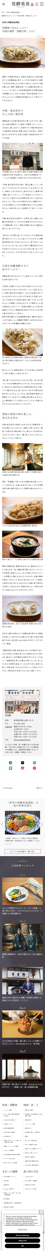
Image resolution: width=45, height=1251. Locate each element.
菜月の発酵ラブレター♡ (10, 1176)
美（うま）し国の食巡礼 (31, 1140)
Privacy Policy (22, 1229)
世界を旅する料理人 (9, 1207)
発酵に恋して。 (29, 1128)
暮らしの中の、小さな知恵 (10, 1163)
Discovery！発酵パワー (9, 1189)
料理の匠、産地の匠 (30, 1157)
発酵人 (26, 1136)
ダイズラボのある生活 (9, 1158)
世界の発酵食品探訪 (13, 12)
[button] (2, 824)
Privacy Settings (22, 1235)
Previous (8, 788)
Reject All (22, 1241)
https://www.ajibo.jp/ (22, 739)
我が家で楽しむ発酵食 (9, 1132)
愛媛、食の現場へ (29, 1110)
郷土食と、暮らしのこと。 (31, 1153)
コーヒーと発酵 (8, 1110)
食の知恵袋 (6, 1199)
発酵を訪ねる (28, 1120)
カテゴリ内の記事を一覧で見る (22, 851)
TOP (2, 12)
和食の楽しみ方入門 (30, 1185)
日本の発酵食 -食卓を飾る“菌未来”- (12, 1154)
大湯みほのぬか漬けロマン (10, 1120)
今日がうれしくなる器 (30, 1189)
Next (38, 788)
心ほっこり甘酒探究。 (9, 1150)
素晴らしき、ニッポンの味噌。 (11, 1146)
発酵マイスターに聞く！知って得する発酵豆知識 (12, 1194)
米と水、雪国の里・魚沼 (31, 1144)
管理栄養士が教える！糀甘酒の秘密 (12, 1203)
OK (22, 1246)
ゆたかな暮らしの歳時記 (31, 1181)
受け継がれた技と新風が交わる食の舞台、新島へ (33, 1115)
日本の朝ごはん (8, 1136)
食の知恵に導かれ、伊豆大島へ (32, 1132)
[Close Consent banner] (41, 1212)
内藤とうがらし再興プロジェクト (33, 1149)
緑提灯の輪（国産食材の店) (31, 1161)
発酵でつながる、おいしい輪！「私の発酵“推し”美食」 (12, 1141)
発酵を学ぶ (6, 1185)
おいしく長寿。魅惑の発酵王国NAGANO (11, 1115)
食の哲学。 (6, 1181)
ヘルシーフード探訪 (30, 1124)
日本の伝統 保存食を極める (32, 1165)
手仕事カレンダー (8, 1124)
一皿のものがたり (29, 1176)
